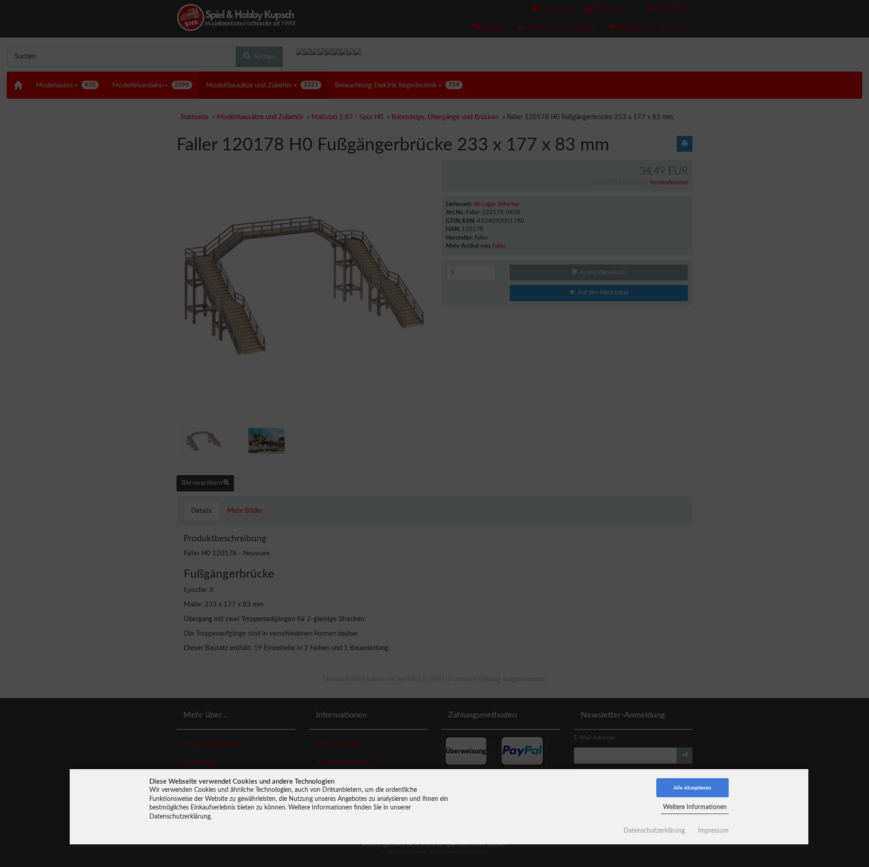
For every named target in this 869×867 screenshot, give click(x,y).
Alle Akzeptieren (692, 787)
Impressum (713, 831)
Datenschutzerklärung (654, 831)
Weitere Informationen (695, 807)
